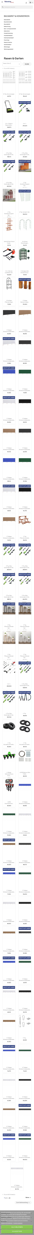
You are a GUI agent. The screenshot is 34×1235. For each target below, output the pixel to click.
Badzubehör (7, 19)
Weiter (28, 1198)
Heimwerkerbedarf (9, 38)
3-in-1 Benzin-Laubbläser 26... (9, 271)
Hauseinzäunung (8, 33)
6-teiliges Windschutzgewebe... (9, 1068)
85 (10, 1198)
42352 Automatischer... (9, 802)
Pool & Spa (6, 40)
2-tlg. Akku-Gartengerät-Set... (9, 153)
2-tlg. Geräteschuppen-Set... (25, 184)
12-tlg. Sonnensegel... (9, 94)
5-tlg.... (25, 1038)
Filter (27, 64)
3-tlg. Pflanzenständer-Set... (9, 626)
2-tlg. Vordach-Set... (24, 212)
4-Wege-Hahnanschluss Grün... (9, 774)
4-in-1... (9, 684)
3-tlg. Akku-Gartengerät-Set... (9, 566)
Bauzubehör (7, 24)
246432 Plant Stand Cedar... (9, 242)
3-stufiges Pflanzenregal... (9, 301)
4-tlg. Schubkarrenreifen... (9, 743)
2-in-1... (25, 123)
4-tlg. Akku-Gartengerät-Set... (25, 684)
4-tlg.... (25, 713)
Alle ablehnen (17, 1227)
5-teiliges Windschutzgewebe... (25, 802)
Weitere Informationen (7, 1223)
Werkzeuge (7, 47)
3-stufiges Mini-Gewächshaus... (25, 271)
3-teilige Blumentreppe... (25, 301)
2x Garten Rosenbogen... (25, 242)
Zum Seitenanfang (23, 1202)
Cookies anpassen (17, 1223)
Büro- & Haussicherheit (10, 28)
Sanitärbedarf (7, 44)
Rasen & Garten (8, 42)
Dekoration (7, 31)
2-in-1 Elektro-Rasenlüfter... (9, 124)
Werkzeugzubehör (8, 49)
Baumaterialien (8, 22)
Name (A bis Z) (11, 64)
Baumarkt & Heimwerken (16, 16)
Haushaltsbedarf (8, 35)
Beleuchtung (7, 26)
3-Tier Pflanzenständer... (25, 537)
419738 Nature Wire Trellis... (25, 773)
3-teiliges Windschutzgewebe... (9, 330)
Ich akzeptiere (17, 1231)
